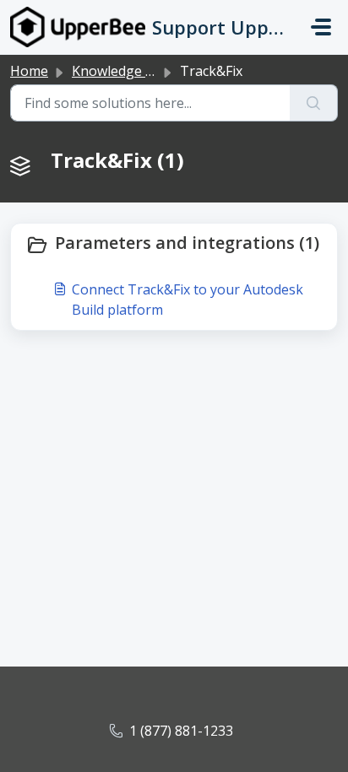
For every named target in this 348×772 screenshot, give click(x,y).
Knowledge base (124, 71)
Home (29, 71)
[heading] (174, 244)
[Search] (314, 102)
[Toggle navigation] (321, 27)
